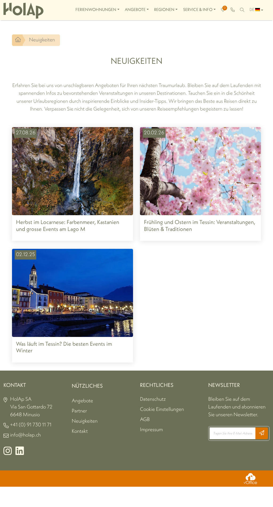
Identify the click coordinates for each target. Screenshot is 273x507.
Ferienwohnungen (95, 10)
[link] (232, 10)
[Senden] (261, 433)
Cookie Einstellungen (162, 409)
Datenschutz (153, 399)
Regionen (164, 10)
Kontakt (80, 431)
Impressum (151, 430)
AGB (145, 419)
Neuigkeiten (85, 421)
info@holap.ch (25, 435)
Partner (79, 411)
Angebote (135, 10)
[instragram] (7, 453)
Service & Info (197, 10)
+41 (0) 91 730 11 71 (30, 425)
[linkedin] (19, 453)
